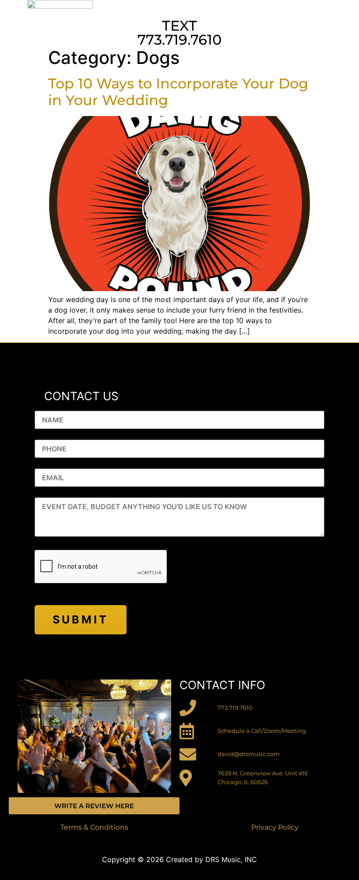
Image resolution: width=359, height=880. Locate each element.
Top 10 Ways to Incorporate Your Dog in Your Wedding (178, 92)
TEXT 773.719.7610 (179, 32)
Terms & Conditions (94, 827)
